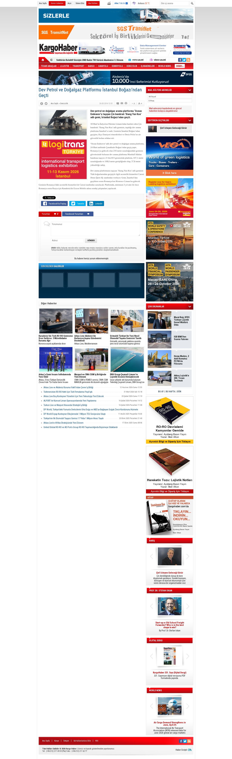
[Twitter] (46, 103)
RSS (96, 741)
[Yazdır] (126, 103)
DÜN (179, 391)
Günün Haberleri (57, 3)
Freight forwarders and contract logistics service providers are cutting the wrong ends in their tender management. (169, 628)
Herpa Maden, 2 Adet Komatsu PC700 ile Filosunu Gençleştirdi (181, 360)
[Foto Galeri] (136, 60)
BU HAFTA (170, 391)
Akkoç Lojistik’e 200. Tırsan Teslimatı (74, 60)
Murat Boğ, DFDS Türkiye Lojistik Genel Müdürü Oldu (182, 321)
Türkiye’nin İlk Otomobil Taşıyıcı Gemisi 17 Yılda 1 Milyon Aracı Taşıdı (74, 418)
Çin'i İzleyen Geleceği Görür (173, 128)
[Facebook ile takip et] (180, 60)
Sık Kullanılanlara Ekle (82, 741)
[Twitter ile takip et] (184, 60)
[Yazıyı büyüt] (140, 103)
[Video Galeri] (158, 60)
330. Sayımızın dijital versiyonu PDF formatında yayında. (169, 675)
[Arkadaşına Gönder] (122, 103)
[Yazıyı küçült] (133, 103)
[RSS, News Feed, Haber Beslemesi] (188, 60)
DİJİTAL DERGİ (156, 640)
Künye (56, 741)
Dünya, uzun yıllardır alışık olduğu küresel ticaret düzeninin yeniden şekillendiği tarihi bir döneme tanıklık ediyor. (170, 578)
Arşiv (69, 3)
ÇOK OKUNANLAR (156, 306)
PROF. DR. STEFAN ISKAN (160, 590)
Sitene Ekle (80, 3)
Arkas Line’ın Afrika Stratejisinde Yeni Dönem (63, 423)
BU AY (161, 391)
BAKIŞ (152, 540)
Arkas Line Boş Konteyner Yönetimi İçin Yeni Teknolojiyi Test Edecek (74, 396)
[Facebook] (41, 103)
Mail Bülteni (93, 3)
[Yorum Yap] (117, 103)
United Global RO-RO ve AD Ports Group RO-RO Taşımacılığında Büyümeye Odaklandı (81, 427)
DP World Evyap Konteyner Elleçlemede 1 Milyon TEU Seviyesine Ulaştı (75, 414)
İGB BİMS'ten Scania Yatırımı (181, 337)
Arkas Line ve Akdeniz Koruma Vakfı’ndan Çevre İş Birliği (68, 387)
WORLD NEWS (155, 690)
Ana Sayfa (43, 3)
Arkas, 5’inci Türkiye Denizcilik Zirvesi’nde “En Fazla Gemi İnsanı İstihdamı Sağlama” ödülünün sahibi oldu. (55, 378)
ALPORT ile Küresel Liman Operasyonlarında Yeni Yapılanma (70, 400)
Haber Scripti (181, 750)
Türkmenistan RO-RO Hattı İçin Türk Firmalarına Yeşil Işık (68, 392)
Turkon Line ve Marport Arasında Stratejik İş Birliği (65, 405)
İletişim (66, 741)
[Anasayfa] (45, 60)
